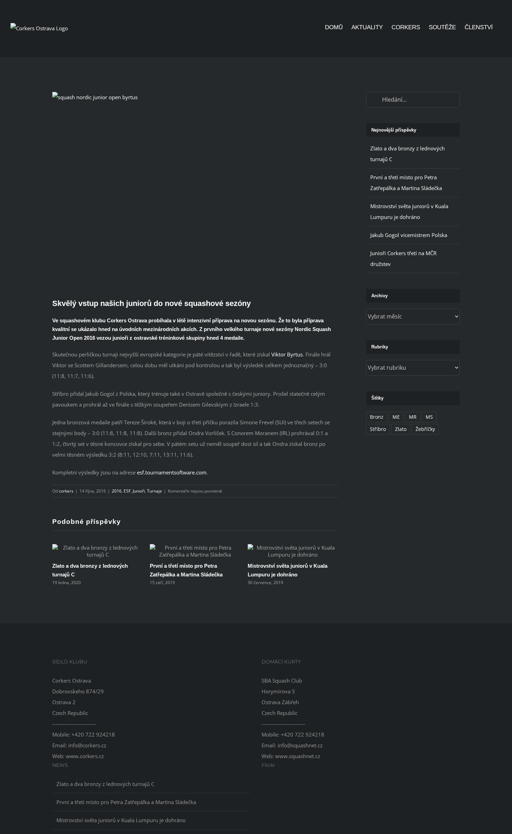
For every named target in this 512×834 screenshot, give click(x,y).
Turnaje (154, 491)
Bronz (376, 417)
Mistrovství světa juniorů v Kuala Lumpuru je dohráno (121, 820)
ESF (127, 491)
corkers (66, 491)
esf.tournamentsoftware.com (172, 472)
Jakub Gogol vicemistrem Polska (408, 234)
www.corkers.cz (85, 756)
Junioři (139, 491)
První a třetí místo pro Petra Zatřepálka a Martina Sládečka (126, 801)
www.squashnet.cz (297, 756)
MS (429, 417)
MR (413, 417)
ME (396, 417)
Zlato (400, 429)
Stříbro (378, 429)
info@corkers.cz (87, 745)
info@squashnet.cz (300, 745)
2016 (117, 491)
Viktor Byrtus (287, 354)
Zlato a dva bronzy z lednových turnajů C (105, 783)
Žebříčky (425, 429)
